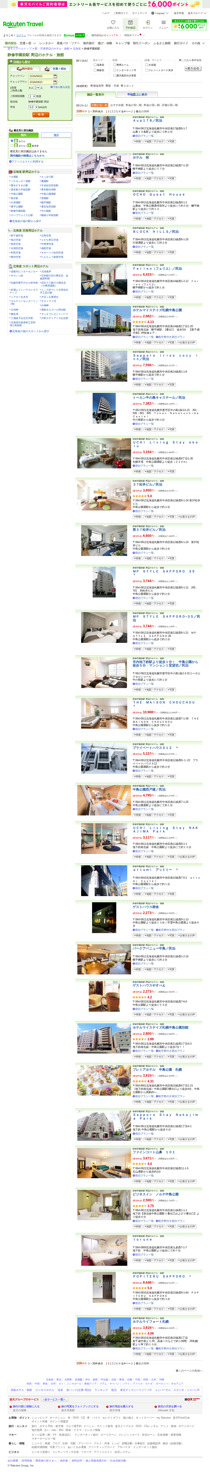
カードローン (108, 1434)
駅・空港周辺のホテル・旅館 (52, 48)
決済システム (122, 1452)
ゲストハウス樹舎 (146, 907)
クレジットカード (129, 1434)
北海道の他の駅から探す (26, 221)
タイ (61, 1383)
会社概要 (13, 1460)
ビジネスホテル (44, 1389)
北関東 (68, 1379)
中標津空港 (47, 244)
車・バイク (93, 1417)
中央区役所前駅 (49, 185)
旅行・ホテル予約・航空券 (48, 1426)
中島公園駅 (17, 193)
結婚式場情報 (40, 1447)
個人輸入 (128, 1417)
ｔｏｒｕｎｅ (142, 1239)
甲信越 (104, 1379)
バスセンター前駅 (21, 181)
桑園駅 (45, 181)
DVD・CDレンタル (147, 1426)
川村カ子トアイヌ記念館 (54, 318)
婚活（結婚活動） (173, 1443)
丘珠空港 (46, 235)
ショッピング (40, 1417)
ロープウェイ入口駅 (22, 215)
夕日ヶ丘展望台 (49, 297)
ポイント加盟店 (59, 1421)
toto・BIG (58, 1430)
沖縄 (161, 1379)
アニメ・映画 (168, 1426)
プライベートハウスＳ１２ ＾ (156, 747)
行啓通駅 (16, 202)
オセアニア (177, 1383)
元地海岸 (46, 271)
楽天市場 (179, 13)
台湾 (53, 1383)
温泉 (60, 1389)
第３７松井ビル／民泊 (149, 529)
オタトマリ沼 (48, 301)
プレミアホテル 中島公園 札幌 (157, 1069)
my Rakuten (163, 1417)
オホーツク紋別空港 (52, 252)
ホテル (22, 141)
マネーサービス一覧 (44, 1438)
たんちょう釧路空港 (52, 256)
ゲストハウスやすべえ (149, 985)
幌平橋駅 (46, 202)
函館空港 (46, 248)
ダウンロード (186, 1426)
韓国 (29, 1383)
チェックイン (17, 75)
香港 (45, 1383)
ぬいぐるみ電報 (77, 1447)
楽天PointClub (181, 1417)
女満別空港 (17, 248)
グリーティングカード (101, 1447)
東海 (121, 1379)
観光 (114, 1389)
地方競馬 (37, 1430)
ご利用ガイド (120, 13)
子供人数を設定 (61, 87)
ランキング (101, 1389)
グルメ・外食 (102, 1443)
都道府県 (98, 85)
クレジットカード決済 (160, 70)
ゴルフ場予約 (74, 1426)
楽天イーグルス (124, 1426)
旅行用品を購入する (122, 1406)
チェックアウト (18, 81)
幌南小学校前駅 (49, 215)
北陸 (113, 1379)
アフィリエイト (103, 1452)
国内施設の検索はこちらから (27, 155)
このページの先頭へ (190, 1370)
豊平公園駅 (17, 206)
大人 (31, 87)
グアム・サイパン (109, 1383)
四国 (145, 1379)
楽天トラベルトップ (20, 48)
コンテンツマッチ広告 (65, 1452)
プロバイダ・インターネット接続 (137, 1447)
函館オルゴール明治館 (53, 309)
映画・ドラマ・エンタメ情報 (83, 1430)
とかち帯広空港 (49, 239)
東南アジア (90, 1383)
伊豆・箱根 (91, 1379)
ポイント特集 (40, 1421)
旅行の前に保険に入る (26, 1406)
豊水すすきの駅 (19, 185)
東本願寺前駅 (48, 189)
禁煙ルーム (122, 64)
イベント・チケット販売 (98, 1426)
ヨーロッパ (162, 1383)
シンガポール (74, 1383)
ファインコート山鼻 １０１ (154, 1152)
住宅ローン (148, 1434)
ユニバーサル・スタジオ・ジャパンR (177, 1389)
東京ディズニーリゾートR (135, 1389)
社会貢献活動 (118, 1460)
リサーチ (86, 1452)
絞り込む (193, 68)
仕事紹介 (140, 1443)
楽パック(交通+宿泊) (78, 1389)
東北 (58, 1379)
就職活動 (127, 1443)
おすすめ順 (117, 105)
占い (47, 1430)
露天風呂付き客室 (126, 75)
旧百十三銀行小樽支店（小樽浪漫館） (53, 284)
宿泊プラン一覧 (144, 135)
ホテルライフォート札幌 (151, 1321)
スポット (128, 85)
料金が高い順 (152, 105)
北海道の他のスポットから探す (30, 331)
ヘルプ (105, 13)
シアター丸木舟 (19, 297)
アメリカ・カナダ (143, 1383)
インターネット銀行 (86, 1434)
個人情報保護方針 (96, 1460)
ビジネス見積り (41, 1452)
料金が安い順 (134, 105)
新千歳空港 (17, 235)
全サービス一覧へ (55, 1399)
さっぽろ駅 (47, 176)
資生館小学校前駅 (21, 189)
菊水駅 (14, 198)
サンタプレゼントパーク (54, 314)
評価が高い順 (170, 105)
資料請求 (77, 1460)
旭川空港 (16, 239)
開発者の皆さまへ (46, 1460)
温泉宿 (100, 64)
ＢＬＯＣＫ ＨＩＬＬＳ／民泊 (156, 231)
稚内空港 (16, 256)
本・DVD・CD (76, 1417)
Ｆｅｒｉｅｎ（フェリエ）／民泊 (157, 268)
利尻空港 (16, 252)
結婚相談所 (154, 1443)
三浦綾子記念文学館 (22, 318)
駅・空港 (113, 85)
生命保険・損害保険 (169, 1434)
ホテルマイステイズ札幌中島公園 (157, 310)
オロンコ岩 (17, 275)
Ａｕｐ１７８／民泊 (147, 120)
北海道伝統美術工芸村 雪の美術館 (24, 324)
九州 (153, 1379)
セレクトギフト (111, 1417)
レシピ (116, 1443)
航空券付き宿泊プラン (171, 336)
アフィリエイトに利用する (27, 161)
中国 (137, 1379)
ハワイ (126, 1383)
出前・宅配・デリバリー (77, 1443)
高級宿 (100, 70)
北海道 (77, 48)
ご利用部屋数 (17, 96)
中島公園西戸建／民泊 (149, 789)
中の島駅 (46, 210)
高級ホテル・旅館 (21, 1389)
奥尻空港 (16, 244)
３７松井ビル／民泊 (147, 484)
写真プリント (58, 1447)
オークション (58, 1417)
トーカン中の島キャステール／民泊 (159, 397)
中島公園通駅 (48, 193)
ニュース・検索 (41, 1443)
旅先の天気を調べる (170, 1406)
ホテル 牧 (141, 157)
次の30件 (143, 111)
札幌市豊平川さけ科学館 (24, 282)
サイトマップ (139, 13)
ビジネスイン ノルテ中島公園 (156, 1194)
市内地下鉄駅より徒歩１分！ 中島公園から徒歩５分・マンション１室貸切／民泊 (165, 663)
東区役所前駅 (48, 206)
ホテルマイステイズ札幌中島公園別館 (160, 1027)
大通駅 (14, 176)
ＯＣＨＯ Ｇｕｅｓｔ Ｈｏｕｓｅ (159, 194)
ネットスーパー (145, 1417)
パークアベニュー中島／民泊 (154, 948)
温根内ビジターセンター (24, 271)
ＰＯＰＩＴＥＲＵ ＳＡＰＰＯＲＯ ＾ (162, 1276)
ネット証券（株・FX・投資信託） (52, 1434)
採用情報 (27, 1460)
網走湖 (14, 314)
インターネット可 (126, 70)
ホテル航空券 (29, 146)
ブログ (56, 1443)
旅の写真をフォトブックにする (80, 1406)
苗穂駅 (45, 198)
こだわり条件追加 (191, 60)
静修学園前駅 (18, 210)
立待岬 (14, 309)
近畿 (129, 1379)
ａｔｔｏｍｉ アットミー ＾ (156, 869)
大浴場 (152, 64)
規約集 (64, 1460)
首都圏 (78, 1379)
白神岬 (45, 305)
